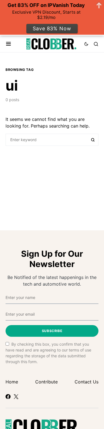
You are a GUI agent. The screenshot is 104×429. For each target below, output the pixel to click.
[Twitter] (16, 396)
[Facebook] (8, 396)
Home (12, 382)
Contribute (46, 382)
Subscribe (52, 331)
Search (93, 140)
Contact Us (86, 382)
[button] (8, 44)
